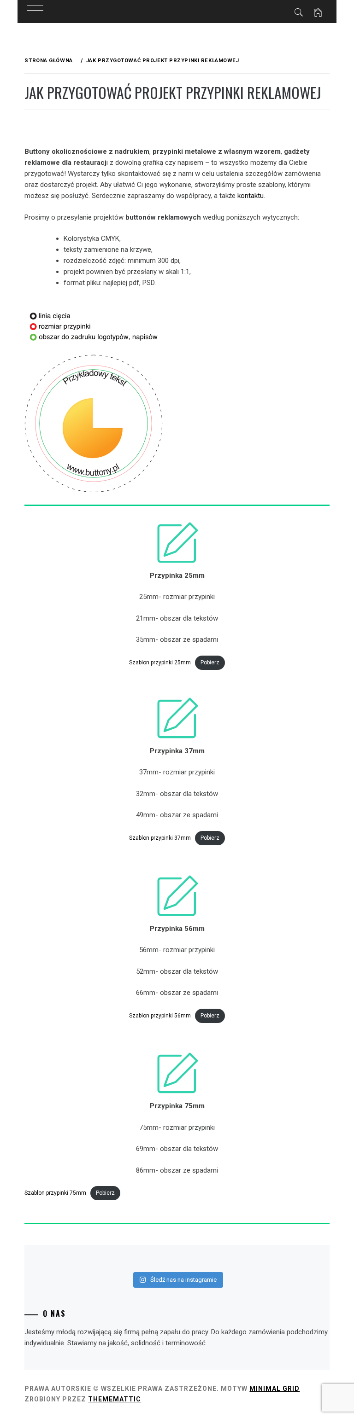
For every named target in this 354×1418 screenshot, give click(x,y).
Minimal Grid (274, 1388)
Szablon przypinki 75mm (55, 1193)
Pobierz (210, 662)
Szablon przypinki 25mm (160, 662)
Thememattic (114, 1399)
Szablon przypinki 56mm (160, 1015)
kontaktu (250, 196)
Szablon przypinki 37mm (160, 838)
